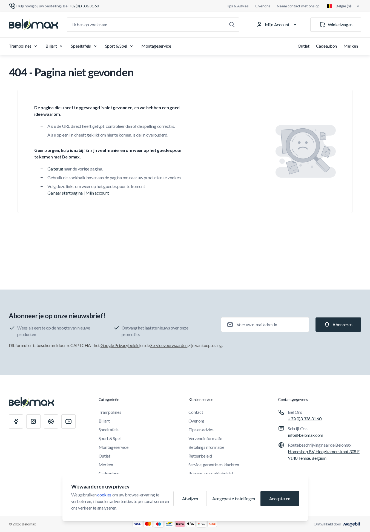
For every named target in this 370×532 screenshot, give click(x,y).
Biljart (51, 45)
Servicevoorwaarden (168, 345)
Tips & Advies (237, 6)
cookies (104, 494)
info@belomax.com (305, 435)
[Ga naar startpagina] (33, 25)
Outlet (303, 45)
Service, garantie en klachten (213, 464)
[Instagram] (33, 421)
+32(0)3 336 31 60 (305, 418)
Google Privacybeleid (120, 345)
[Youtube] (68, 421)
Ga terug (55, 168)
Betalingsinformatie (206, 447)
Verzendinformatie (205, 438)
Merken (350, 45)
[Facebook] (16, 421)
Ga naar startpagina (65, 192)
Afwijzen (190, 498)
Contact (195, 412)
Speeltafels (81, 45)
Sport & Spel (116, 45)
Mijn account (97, 192)
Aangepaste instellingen (233, 498)
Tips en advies (201, 429)
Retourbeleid (200, 455)
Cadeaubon (326, 45)
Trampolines (20, 45)
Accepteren (279, 498)
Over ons (263, 6)
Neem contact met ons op (298, 6)
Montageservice (156, 45)
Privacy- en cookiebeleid (210, 473)
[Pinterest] (51, 421)
